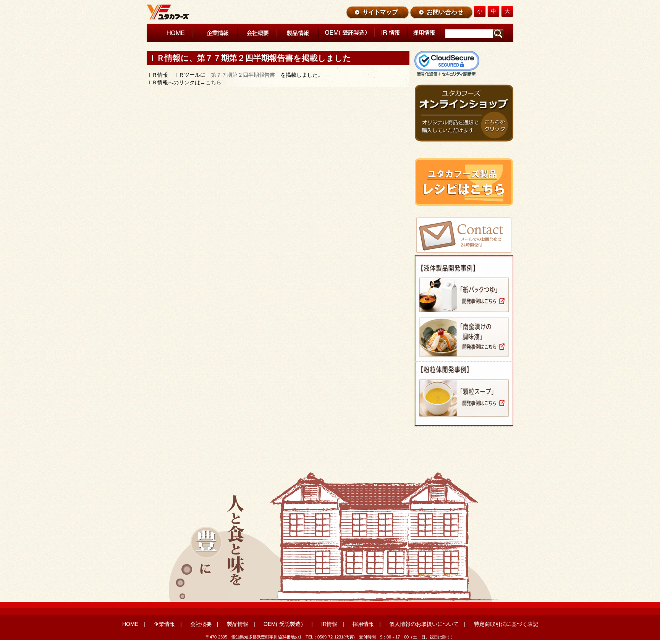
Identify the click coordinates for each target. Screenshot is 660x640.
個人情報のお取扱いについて (424, 624)
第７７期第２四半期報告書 (243, 75)
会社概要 (201, 624)
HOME (130, 624)
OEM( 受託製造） (285, 624)
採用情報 (363, 624)
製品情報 (237, 624)
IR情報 (329, 624)
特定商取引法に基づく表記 (506, 624)
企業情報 (164, 624)
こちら (213, 82)
